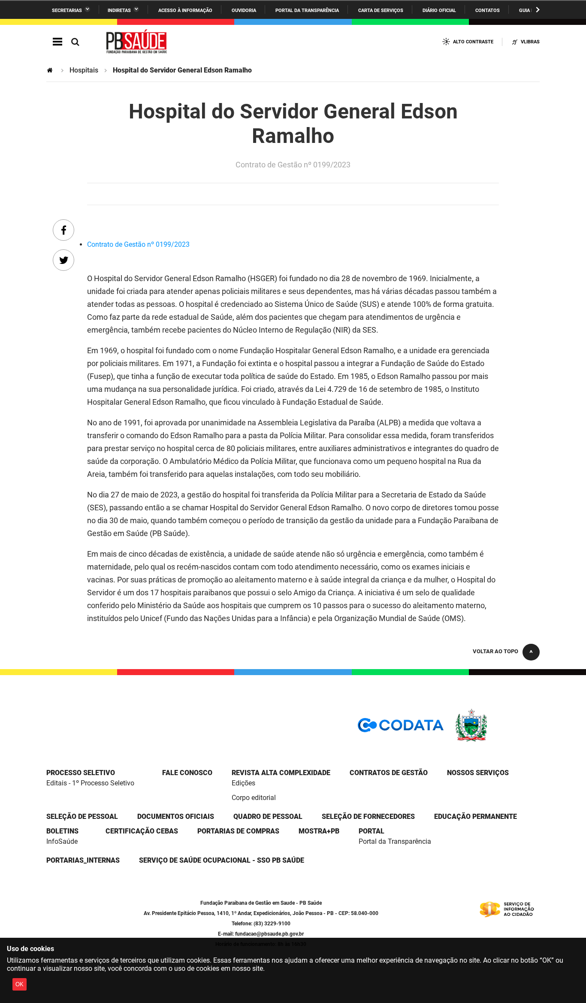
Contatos (487, 10)
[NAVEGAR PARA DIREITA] (538, 9)
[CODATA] (401, 728)
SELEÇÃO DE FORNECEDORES (368, 816)
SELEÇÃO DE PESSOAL (82, 816)
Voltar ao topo (495, 651)
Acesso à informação (185, 10)
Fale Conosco (187, 773)
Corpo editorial (254, 798)
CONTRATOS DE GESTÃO (389, 773)
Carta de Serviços (380, 10)
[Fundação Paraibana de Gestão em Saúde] (136, 42)
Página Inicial (50, 70)
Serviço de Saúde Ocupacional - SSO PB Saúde (221, 860)
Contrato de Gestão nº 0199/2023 (138, 244)
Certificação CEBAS (142, 831)
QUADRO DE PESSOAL (267, 816)
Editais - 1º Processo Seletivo (90, 783)
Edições (243, 783)
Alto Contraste (473, 42)
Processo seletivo (80, 773)
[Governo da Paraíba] (497, 740)
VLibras (530, 42)
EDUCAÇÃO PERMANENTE (475, 816)
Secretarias (67, 10)
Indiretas (119, 10)
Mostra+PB (319, 831)
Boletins (62, 831)
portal (371, 831)
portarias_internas (83, 860)
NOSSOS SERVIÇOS (478, 773)
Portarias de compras (238, 831)
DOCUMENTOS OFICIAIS (175, 816)
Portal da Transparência (307, 10)
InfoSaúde (62, 841)
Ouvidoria (244, 10)
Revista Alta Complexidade (281, 773)
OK (19, 984)
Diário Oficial (439, 10)
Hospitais (83, 70)
